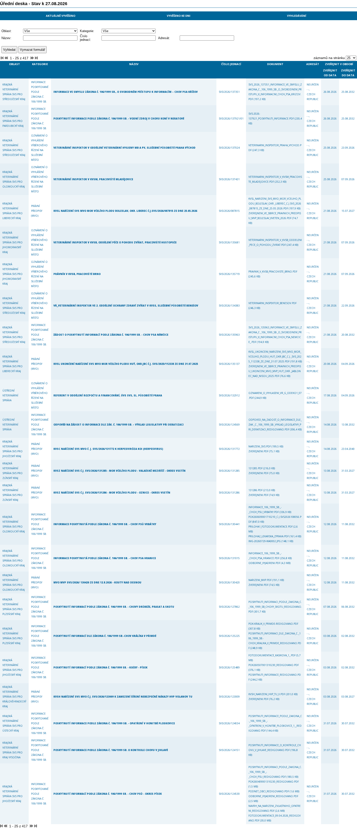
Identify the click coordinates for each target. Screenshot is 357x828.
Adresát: (164, 38)
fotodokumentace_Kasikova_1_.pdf (272, 655)
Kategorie (40, 64)
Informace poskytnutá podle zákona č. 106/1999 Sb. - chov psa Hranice (104, 558)
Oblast (14, 64)
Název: (6, 38)
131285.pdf (255, 468)
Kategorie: (87, 31)
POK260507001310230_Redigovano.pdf (273, 665)
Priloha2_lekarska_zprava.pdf (268, 536)
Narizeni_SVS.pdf (260, 446)
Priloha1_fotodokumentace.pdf (270, 526)
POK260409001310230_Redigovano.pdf (273, 781)
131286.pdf (255, 490)
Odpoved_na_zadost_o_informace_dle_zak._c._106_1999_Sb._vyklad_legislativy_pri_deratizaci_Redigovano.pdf (275, 424)
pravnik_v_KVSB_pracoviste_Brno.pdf (272, 271)
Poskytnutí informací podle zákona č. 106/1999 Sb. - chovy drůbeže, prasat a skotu (113, 606)
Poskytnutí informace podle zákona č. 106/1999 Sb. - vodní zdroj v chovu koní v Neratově (118, 118)
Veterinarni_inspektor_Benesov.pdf (272, 303)
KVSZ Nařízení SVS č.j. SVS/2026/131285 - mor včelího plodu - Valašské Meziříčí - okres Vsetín (119, 470)
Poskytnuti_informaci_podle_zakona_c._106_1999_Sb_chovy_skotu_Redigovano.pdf (275, 606)
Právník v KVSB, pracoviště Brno (77, 274)
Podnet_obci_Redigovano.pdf (269, 791)
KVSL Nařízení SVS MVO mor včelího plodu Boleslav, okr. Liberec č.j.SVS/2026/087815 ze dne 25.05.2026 (125, 211)
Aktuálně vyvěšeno (60, 15)
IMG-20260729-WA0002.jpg (264, 541)
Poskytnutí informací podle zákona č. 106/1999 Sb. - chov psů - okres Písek (107, 793)
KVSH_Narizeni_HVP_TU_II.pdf (267, 694)
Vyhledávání (296, 15)
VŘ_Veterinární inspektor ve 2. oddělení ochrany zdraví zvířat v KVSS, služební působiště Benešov (125, 305)
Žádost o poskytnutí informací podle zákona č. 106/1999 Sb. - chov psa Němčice (110, 334)
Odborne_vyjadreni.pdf (264, 563)
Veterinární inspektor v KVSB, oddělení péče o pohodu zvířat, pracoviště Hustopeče (115, 242)
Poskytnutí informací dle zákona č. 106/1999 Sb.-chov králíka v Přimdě (104, 636)
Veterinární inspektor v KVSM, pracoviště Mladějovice (93, 179)
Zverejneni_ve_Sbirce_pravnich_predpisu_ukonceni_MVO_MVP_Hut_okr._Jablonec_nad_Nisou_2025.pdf (274, 371)
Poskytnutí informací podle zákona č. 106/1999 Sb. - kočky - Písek (100, 667)
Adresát (312, 64)
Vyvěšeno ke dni (178, 15)
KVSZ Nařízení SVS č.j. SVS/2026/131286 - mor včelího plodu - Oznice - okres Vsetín (111, 492)
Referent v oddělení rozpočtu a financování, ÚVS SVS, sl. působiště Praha (107, 395)
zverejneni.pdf (258, 451)
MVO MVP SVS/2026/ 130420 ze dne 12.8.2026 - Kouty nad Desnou (97, 582)
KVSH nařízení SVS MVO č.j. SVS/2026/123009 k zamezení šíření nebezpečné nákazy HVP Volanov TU (122, 696)
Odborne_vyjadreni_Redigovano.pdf (273, 796)
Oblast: (6, 31)
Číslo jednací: (85, 38)
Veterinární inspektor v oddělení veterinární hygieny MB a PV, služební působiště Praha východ (124, 147)
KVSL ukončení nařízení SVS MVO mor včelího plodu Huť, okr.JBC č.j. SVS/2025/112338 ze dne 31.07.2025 (125, 364)
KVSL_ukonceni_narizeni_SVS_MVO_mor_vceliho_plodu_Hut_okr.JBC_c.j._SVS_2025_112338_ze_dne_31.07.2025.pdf (274, 356)
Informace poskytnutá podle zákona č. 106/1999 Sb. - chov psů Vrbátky (104, 524)
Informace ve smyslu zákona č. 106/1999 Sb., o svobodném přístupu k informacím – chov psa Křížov (125, 92)
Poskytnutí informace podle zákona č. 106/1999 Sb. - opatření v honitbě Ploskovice (114, 723)
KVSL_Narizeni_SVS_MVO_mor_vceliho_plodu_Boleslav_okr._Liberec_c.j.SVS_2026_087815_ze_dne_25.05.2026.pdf (274, 203)
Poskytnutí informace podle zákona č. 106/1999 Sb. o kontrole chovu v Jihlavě (110, 750)
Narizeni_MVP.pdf (260, 580)
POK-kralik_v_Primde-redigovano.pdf (273, 623)
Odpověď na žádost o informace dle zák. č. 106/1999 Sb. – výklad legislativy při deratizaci (118, 424)
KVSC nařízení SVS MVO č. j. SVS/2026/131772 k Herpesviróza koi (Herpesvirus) (108, 449)
